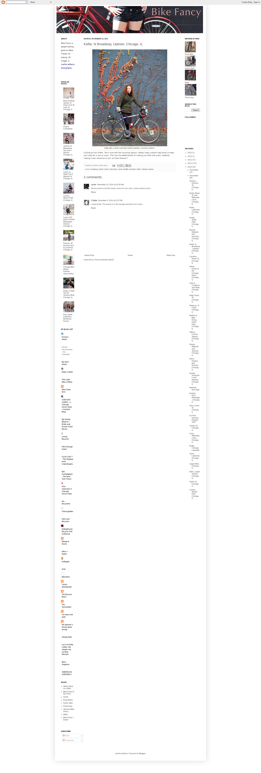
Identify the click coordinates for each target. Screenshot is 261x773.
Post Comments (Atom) (104, 260)
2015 (190, 153)
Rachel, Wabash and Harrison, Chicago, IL (194, 235)
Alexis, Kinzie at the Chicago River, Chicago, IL (194, 273)
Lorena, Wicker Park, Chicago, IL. (68, 198)
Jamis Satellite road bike (127, 169)
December (194, 170)
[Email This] (118, 165)
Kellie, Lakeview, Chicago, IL (194, 211)
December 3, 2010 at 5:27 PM (110, 200)
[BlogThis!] (121, 165)
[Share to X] (124, 165)
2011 (190, 163)
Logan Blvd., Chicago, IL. (194, 466)
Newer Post (89, 255)
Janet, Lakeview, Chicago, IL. (194, 457)
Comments (69, 740)
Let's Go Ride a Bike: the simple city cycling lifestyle (67, 649)
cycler (93, 185)
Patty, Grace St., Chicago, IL (194, 298)
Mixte (65, 714)
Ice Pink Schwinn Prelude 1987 (194, 419)
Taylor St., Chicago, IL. (194, 484)
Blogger (142, 753)
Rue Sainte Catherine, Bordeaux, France (67, 318)
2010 (190, 167)
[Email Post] (113, 165)
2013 (190, 156)
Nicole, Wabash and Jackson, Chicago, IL (194, 349)
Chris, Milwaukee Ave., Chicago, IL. (194, 438)
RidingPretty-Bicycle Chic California (67, 531)
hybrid (101, 169)
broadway (94, 169)
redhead (144, 169)
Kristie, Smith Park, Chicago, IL (194, 222)
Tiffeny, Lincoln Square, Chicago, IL (194, 336)
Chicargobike (67, 511)
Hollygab (65, 562)
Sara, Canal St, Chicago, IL (194, 409)
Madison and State (194, 389)
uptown (151, 169)
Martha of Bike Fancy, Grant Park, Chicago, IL (194, 322)
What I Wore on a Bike (68, 687)
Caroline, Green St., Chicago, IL (194, 259)
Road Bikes (68, 700)
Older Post (170, 255)
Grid (63, 569)
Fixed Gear (67, 706)
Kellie (138, 169)
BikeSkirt (66, 577)
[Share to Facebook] (127, 165)
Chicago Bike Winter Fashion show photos (68, 270)
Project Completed (67, 128)
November (194, 176)
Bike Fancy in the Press (68, 693)
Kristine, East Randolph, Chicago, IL (194, 397)
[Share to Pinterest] (129, 165)
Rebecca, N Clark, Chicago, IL (194, 308)
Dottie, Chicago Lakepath (194, 448)
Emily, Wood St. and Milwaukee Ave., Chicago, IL (194, 198)
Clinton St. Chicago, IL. (194, 428)
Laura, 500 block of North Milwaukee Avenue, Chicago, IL (69, 221)
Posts (66, 736)
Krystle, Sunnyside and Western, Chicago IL (194, 378)
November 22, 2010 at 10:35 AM (110, 185)
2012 (190, 160)
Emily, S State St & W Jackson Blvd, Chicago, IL (69, 294)
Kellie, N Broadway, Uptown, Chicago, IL (194, 248)
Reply (93, 192)
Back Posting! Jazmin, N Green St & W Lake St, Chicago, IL (68, 105)
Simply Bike (67, 637)
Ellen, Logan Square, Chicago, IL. (194, 475)
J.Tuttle (94, 200)
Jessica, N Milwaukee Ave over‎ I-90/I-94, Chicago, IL (68, 150)
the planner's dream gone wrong (67, 627)
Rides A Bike (67, 372)
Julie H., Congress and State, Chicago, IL (194, 287)
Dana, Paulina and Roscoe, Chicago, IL (194, 364)
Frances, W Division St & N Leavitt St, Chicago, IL (68, 246)
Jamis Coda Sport (110, 169)
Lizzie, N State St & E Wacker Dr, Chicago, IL (68, 175)
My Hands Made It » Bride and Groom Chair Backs (67, 424)
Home (130, 255)
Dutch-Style (68, 703)
